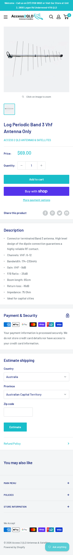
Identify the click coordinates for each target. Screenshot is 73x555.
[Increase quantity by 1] (41, 165)
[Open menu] (5, 17)
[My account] (58, 17)
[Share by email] (66, 213)
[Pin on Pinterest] (52, 213)
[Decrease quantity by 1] (21, 165)
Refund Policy (12, 443)
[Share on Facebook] (45, 213)
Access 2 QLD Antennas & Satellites (27, 140)
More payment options (36, 200)
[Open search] (51, 17)
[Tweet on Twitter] (59, 213)
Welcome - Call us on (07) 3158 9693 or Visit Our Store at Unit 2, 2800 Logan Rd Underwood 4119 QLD (36, 5)
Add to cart (36, 179)
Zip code (9, 403)
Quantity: (9, 165)
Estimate (15, 427)
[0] (66, 17)
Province (9, 386)
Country (8, 368)
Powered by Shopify (14, 547)
